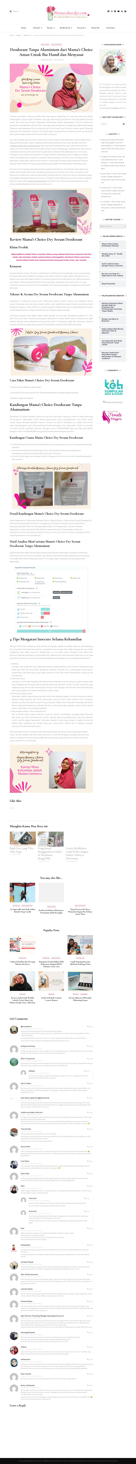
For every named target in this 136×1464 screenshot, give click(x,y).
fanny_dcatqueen (28, 1387)
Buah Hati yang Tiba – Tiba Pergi (22, 850)
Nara (22, 1188)
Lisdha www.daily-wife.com (32, 1114)
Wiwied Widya (26, 1303)
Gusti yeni (33, 1200)
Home (23, 28)
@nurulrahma (26, 1028)
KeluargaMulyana (28, 1334)
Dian (22, 1230)
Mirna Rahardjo (36, 1463)
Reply (91, 1028)
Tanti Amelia (26, 1131)
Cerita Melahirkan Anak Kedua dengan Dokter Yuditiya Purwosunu (77, 853)
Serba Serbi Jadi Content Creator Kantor (51, 1001)
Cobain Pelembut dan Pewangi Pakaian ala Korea (22, 960)
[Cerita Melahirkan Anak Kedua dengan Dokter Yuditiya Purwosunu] (79, 839)
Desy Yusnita (26, 1376)
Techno (51, 996)
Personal (80, 28)
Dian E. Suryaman (28, 1061)
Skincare (46, 958)
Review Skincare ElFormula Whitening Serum (80, 998)
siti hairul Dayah (27, 1264)
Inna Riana (25, 1163)
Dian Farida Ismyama (29, 1276)
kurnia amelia (105, 174)
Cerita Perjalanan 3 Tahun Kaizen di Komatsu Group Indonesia (113, 149)
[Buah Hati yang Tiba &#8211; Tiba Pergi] (23, 839)
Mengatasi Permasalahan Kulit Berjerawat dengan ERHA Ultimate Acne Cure (51, 964)
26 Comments (58, 59)
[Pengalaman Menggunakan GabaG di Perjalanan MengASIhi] (51, 839)
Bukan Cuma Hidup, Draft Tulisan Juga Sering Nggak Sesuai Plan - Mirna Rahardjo (112, 143)
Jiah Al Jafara (26, 1085)
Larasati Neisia (27, 1291)
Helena (23, 1349)
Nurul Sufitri (25, 1149)
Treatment (55, 958)
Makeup (22, 993)
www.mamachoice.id (37, 181)
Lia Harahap (105, 202)
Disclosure (110, 28)
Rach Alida (25, 1175)
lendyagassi (25, 1247)
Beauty (50, 28)
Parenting (81, 955)
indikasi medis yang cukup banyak (25, 146)
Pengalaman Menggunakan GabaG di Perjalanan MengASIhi (50, 853)
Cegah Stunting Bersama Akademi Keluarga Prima (80, 960)
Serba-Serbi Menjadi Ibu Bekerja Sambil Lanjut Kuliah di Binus (113, 166)
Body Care (45, 44)
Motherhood (65, 28)
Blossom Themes (86, 1463)
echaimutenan (106, 188)
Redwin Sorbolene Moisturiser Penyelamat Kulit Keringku (51, 911)
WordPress (106, 1463)
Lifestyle (36, 28)
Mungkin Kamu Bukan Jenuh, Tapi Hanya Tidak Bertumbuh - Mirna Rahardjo (113, 160)
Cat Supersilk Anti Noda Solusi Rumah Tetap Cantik (22, 910)
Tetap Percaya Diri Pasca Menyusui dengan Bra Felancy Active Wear (80, 898)
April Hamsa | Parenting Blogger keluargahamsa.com (42, 1318)
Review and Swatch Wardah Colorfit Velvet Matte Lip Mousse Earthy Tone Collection (21, 1001)
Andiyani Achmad (28, 1048)
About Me (95, 28)
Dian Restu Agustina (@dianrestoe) (35, 1100)
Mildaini (32, 1073)
